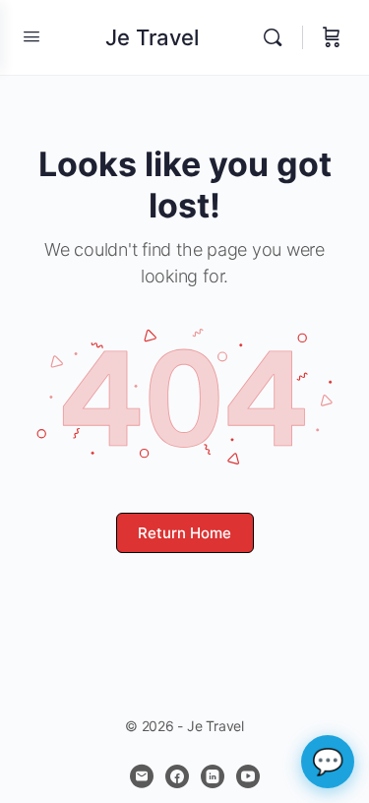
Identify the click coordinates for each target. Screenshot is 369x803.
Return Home (184, 533)
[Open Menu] (31, 36)
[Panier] (331, 37)
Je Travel (152, 37)
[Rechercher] (277, 37)
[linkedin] (212, 776)
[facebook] (177, 776)
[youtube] (248, 776)
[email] (142, 776)
